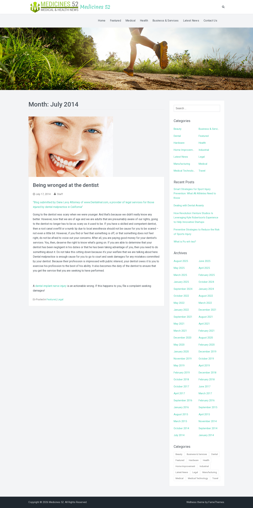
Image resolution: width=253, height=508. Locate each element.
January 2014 (206, 435)
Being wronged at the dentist (66, 185)
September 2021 (183, 316)
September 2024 (183, 288)
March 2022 (205, 302)
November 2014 (208, 421)
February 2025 (207, 275)
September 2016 (183, 400)
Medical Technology (185, 170)
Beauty (177, 128)
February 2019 (182, 372)
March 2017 (205, 393)
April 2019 (204, 365)
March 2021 (180, 330)
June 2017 (204, 386)
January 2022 (181, 309)
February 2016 (207, 400)
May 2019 (179, 365)
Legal (60, 299)
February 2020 (207, 344)
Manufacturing (182, 163)
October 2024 (206, 281)
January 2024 (206, 288)
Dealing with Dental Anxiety (189, 205)
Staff (60, 194)
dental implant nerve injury (50, 286)
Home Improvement (185, 149)
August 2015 (181, 414)
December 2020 (182, 337)
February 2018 (207, 379)
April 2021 (204, 323)
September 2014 (208, 428)
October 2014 (181, 428)
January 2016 (181, 407)
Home (101, 20)
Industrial (204, 149)
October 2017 (181, 386)
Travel (202, 170)
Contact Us (210, 20)
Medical (130, 20)
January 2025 (181, 281)
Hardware (179, 142)
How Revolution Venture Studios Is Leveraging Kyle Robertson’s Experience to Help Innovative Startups (196, 218)
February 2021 (207, 330)
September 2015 (208, 407)
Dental (177, 135)
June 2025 (204, 261)
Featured (115, 20)
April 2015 (204, 414)
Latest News (191, 20)
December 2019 (207, 351)
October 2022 (181, 295)
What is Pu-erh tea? (185, 241)
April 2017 (179, 393)
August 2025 (181, 261)
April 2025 (204, 267)
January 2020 (181, 351)
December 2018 (207, 372)
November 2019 (183, 358)
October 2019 (206, 358)
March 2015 (180, 421)
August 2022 (206, 295)
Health (144, 20)
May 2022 (179, 302)
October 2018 (181, 379)
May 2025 (179, 267)
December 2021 (207, 309)
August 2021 (206, 316)
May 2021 (179, 323)
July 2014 (179, 435)
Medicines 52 (95, 6)
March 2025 (180, 275)
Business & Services (165, 20)
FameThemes (216, 502)
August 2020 (206, 337)
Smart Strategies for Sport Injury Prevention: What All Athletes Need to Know (195, 193)
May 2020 (179, 344)
